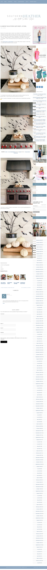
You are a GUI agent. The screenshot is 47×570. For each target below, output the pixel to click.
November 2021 (39, 325)
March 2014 (39, 531)
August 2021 (39, 332)
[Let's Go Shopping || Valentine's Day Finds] (43, 226)
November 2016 (39, 459)
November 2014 (39, 513)
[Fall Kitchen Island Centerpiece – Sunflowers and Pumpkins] (10, 276)
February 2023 (39, 291)
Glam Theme (13, 567)
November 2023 (39, 271)
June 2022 (39, 309)
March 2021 (39, 343)
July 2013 (39, 549)
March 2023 (39, 289)
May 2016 (39, 473)
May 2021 (39, 338)
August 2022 (39, 305)
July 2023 (39, 280)
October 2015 (38, 488)
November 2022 (39, 298)
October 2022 (38, 300)
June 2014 (39, 524)
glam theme (40, 567)
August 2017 (38, 439)
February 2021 (38, 345)
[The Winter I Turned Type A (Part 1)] (36, 226)
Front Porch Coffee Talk (38, 107)
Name (2, 323)
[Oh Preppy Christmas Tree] (43, 233)
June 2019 (39, 390)
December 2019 (39, 376)
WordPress (23, 567)
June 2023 (39, 282)
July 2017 (39, 441)
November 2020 (39, 352)
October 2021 (38, 327)
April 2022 (39, 314)
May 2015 (39, 500)
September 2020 (39, 356)
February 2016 (39, 479)
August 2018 (39, 412)
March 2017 (39, 450)
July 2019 (39, 388)
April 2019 (39, 394)
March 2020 (39, 370)
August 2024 (39, 253)
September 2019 (39, 383)
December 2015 (39, 484)
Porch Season (37, 114)
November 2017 (39, 432)
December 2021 (39, 323)
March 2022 (39, 316)
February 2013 (39, 560)
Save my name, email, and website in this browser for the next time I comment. (14, 339)
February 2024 (39, 264)
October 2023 (38, 273)
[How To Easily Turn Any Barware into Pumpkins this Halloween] (16, 276)
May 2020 (39, 365)
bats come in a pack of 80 (8, 41)
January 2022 (38, 320)
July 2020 (39, 361)
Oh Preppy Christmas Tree (38, 104)
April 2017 (39, 448)
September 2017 (39, 437)
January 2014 (38, 535)
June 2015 (39, 497)
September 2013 (39, 544)
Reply (4, 303)
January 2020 (39, 374)
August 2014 (39, 520)
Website (2, 332)
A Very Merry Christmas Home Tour (39, 100)
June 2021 (39, 336)
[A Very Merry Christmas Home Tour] (36, 233)
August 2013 (39, 547)
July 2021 (39, 334)
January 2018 (38, 428)
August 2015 (39, 493)
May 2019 (39, 392)
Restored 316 (44, 567)
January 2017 (38, 455)
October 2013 (38, 542)
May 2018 (39, 419)
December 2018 (39, 403)
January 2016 (38, 482)
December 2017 (39, 430)
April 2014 (39, 529)
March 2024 (39, 262)
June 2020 (39, 363)
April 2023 (39, 287)
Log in (26, 567)
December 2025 (39, 244)
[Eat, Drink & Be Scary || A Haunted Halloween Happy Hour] (4, 276)
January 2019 (38, 401)
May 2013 (39, 553)
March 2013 (39, 558)
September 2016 (39, 464)
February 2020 (39, 372)
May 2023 (39, 285)
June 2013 (39, 551)
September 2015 (39, 491)
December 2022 (39, 296)
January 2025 (39, 251)
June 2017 (39, 444)
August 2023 (38, 278)
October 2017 (38, 435)
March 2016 (39, 477)
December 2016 (39, 457)
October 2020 (38, 354)
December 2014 (39, 511)
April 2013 (39, 556)
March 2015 (39, 504)
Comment (2, 313)
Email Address (35, 205)
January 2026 (39, 242)
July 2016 (39, 468)
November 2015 (39, 486)
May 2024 (39, 258)
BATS (6, 151)
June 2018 (39, 417)
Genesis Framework (18, 567)
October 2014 (38, 515)
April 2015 (39, 502)
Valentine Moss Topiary (38, 129)
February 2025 (39, 249)
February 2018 (39, 426)
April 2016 (39, 475)
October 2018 (38, 408)
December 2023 (39, 269)
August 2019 (39, 385)
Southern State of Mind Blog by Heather (23, 16)
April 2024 (39, 260)
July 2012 (39, 562)
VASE (20, 151)
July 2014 (39, 522)
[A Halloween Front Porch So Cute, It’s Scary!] (23, 276)
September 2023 (39, 276)
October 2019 (38, 381)
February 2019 (38, 399)
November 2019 (39, 379)
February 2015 (39, 506)
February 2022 (39, 318)
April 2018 (39, 421)
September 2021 (39, 329)
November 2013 (39, 540)
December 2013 (39, 538)
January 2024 (39, 267)
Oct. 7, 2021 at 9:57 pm (9, 295)
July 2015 (39, 495)
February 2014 (39, 533)
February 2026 (39, 240)
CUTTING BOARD (11, 151)
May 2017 (39, 446)
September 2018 (39, 410)
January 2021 (38, 347)
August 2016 (39, 466)
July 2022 (39, 307)
